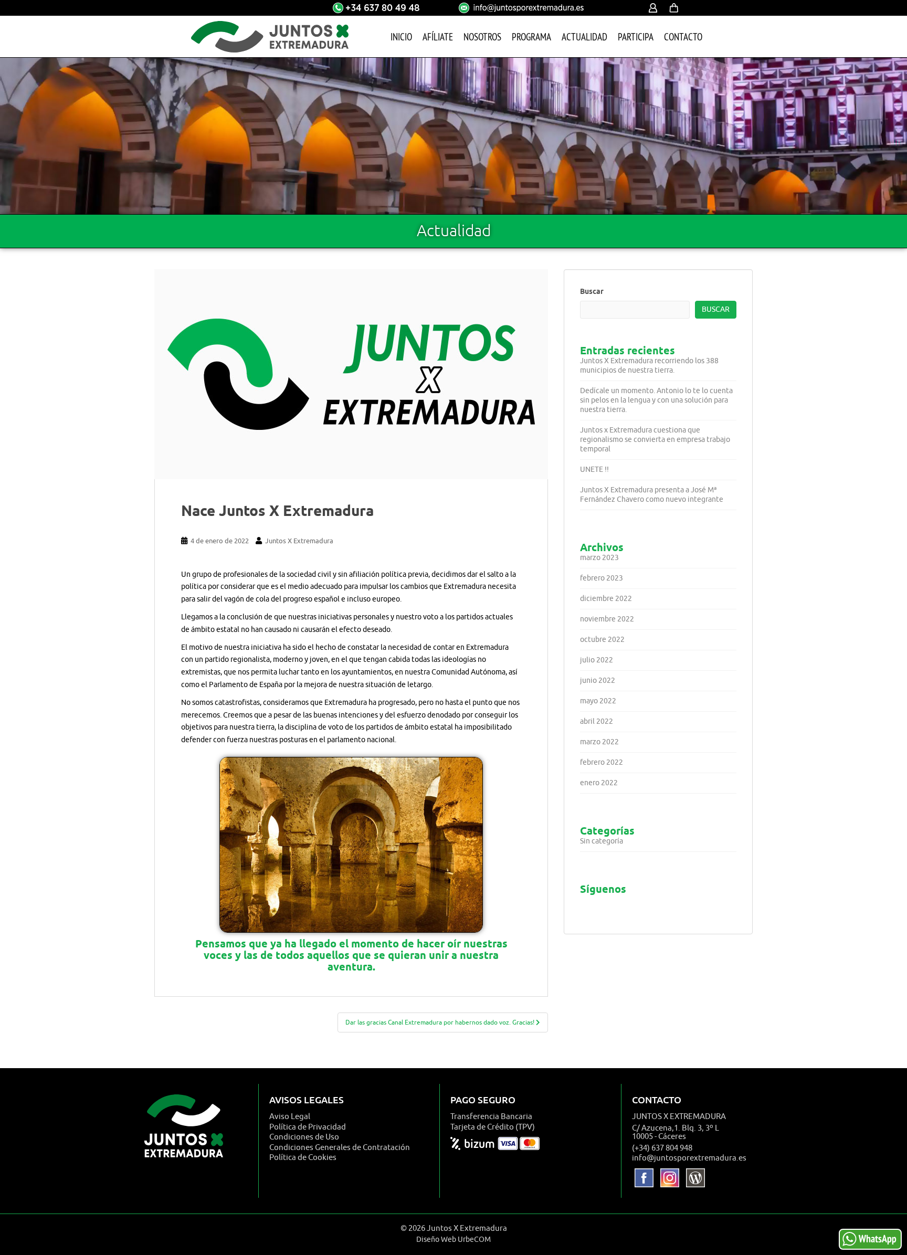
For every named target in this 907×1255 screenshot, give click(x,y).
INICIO (401, 36)
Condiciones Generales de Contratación (339, 1148)
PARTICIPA (635, 36)
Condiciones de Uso (304, 1137)
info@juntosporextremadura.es (689, 1158)
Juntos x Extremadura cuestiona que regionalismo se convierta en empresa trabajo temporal (655, 440)
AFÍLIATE (438, 36)
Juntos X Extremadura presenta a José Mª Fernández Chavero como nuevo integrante (651, 495)
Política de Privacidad (307, 1127)
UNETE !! (594, 469)
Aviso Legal (289, 1117)
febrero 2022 (601, 762)
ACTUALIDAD (584, 36)
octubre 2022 (602, 639)
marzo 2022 (599, 741)
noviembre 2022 (607, 619)
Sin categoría (601, 841)
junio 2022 (597, 680)
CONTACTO (683, 36)
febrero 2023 (601, 578)
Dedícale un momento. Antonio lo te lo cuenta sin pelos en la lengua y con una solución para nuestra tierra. (656, 400)
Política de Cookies (302, 1158)
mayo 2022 (598, 701)
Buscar (592, 291)
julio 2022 (596, 660)
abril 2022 (596, 721)
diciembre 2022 (606, 598)
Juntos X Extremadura (299, 540)
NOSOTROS (482, 36)
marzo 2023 (599, 557)
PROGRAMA (531, 36)
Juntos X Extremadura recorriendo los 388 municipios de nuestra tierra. (649, 365)
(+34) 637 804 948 (662, 1148)
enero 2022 (599, 782)
